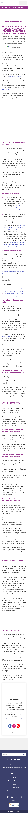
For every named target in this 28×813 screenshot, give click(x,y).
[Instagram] (14, 726)
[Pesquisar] (24, 754)
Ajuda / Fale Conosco (15, 759)
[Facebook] (10, 726)
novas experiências (15, 77)
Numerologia (6, 89)
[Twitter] (12, 797)
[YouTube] (18, 726)
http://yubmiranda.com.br (15, 732)
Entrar (15, 773)
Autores (14, 777)
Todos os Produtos (14, 781)
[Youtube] (20, 797)
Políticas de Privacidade (14, 790)
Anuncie (14, 784)
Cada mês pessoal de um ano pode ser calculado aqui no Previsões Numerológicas (14, 244)
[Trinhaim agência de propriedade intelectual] (14, 806)
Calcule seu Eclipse (18, 7)
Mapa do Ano (6, 336)
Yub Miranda (17, 47)
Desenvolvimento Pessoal (14, 21)
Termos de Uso (14, 787)
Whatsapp (15, 764)
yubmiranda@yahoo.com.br (17, 730)
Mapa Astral (6, 7)
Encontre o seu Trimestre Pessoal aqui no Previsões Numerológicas (14, 227)
